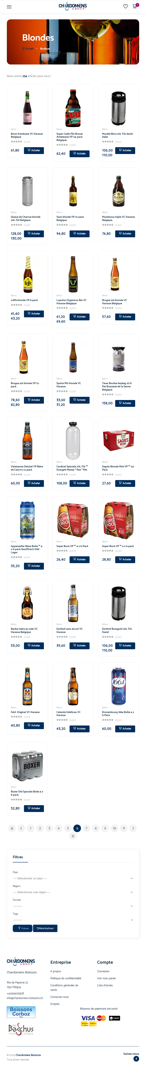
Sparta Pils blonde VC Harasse (68, 385)
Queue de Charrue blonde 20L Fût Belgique (25, 218)
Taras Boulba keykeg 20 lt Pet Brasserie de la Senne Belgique (117, 386)
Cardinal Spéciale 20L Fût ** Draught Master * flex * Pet (72, 468)
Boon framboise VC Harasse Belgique (27, 135)
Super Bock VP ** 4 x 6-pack (118, 546)
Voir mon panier (106, 978)
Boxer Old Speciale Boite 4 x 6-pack (27, 793)
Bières (14, 129)
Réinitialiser (46, 928)
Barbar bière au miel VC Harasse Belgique (24, 630)
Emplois (55, 1004)
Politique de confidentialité (65, 978)
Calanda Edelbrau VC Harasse (68, 714)
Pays (15, 872)
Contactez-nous (59, 997)
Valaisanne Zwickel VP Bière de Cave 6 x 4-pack (27, 468)
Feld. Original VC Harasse (25, 712)
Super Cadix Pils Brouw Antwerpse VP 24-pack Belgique (69, 137)
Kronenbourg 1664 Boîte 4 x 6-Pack (118, 714)
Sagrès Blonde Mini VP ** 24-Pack (118, 468)
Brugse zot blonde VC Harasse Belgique (114, 302)
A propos (55, 971)
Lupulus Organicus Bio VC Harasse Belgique (71, 302)
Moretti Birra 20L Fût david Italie (117, 135)
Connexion (103, 971)
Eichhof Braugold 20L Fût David (117, 630)
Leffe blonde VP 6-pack (24, 300)
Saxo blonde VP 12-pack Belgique (70, 218)
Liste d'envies (105, 985)
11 (124, 828)
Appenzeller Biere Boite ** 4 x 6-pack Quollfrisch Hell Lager (26, 549)
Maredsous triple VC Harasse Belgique (118, 218)
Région (16, 886)
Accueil (29, 49)
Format (17, 900)
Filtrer (25, 928)
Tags (15, 914)
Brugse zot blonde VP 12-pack (25, 385)
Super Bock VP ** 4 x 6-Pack (72, 546)
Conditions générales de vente (64, 987)
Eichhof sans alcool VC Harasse (69, 630)
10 (114, 828)
